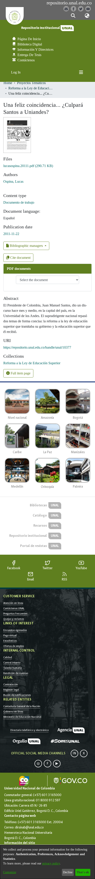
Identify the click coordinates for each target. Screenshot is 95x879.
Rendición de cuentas (15, 673)
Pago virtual (10, 635)
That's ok (82, 872)
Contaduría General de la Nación (21, 706)
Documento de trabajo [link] (18, 202)
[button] (73, 15)
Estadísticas (10, 640)
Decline (67, 872)
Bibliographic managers (26, 246)
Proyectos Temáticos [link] (31, 83)
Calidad (7, 657)
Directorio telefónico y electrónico (29, 730)
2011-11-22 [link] (11, 234)
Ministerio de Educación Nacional (22, 717)
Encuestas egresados (15, 630)
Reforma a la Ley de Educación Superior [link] (30, 88)
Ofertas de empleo (13, 646)
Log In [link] (16, 72)
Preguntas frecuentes (15, 613)
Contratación (10, 684)
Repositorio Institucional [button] (41, 28)
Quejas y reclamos (13, 619)
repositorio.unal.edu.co (69, 3)
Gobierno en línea (13, 711)
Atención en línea (13, 603)
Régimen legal (11, 689)
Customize (9, 872)
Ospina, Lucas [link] (13, 181)
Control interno (11, 662)
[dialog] (47, 862)
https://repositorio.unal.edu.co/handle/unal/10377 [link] (37, 347)
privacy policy (51, 863)
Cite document (19, 257)
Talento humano (12, 668)
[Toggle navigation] (81, 72)
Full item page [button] (20, 373)
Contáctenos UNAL (13, 608)
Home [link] (8, 83)
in (74, 753)
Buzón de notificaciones (17, 695)
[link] (28, 166)
